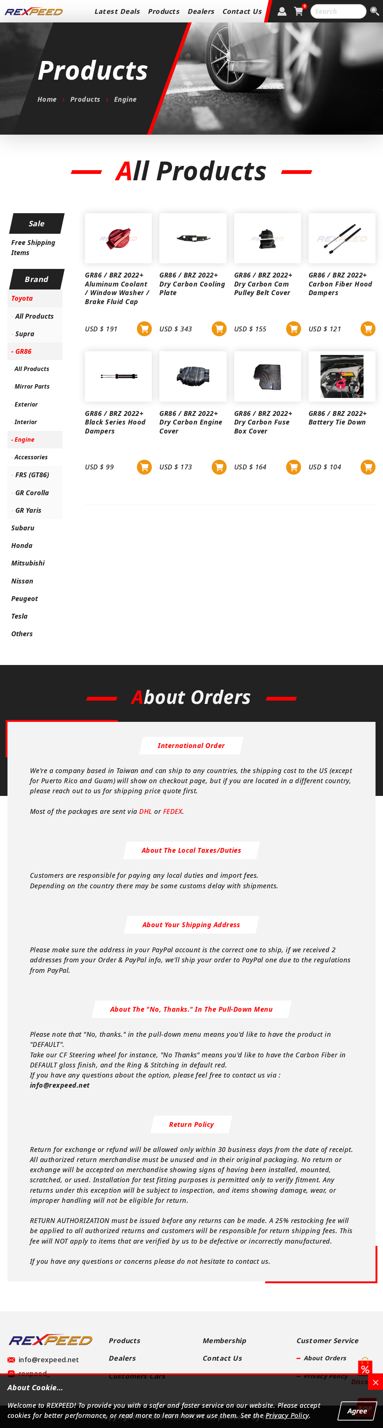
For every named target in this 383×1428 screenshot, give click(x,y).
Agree (357, 1410)
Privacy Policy (287, 1415)
